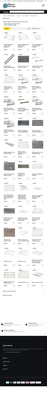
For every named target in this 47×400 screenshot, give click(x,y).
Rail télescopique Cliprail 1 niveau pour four (37, 67)
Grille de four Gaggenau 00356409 (37, 174)
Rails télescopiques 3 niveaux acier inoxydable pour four (9, 109)
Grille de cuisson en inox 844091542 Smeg (9, 174)
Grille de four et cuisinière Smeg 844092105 (21, 174)
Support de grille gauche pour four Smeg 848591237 (23, 46)
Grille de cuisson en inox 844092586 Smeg (37, 153)
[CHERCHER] (42, 12)
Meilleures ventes (37, 28)
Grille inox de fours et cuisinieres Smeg (36, 240)
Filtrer (6, 28)
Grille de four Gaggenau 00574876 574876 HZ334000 (37, 197)
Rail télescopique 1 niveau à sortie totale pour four (22, 88)
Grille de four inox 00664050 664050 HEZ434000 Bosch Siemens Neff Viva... (22, 197)
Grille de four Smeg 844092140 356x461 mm (37, 131)
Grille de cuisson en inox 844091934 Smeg (9, 282)
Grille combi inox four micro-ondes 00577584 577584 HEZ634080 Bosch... (9, 197)
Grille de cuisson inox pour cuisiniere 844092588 (8, 219)
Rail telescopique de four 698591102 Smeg (9, 153)
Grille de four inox (8, 261)
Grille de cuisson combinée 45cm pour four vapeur (8, 88)
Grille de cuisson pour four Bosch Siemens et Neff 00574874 (23, 219)
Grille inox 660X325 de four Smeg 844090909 (23, 131)
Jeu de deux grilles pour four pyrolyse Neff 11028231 (37, 46)
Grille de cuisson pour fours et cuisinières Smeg (23, 240)
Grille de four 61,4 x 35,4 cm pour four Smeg (23, 67)
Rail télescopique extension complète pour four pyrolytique (23, 109)
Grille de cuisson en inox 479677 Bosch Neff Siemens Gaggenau (37, 261)
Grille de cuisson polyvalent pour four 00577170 (22, 153)
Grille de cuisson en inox (23, 282)
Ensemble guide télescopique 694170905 (9, 67)
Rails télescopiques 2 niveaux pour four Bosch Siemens (37, 109)
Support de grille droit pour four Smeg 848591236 (8, 46)
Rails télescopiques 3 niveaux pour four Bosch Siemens (9, 131)
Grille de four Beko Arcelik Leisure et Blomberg (36, 219)
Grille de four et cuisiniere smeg (7, 240)
